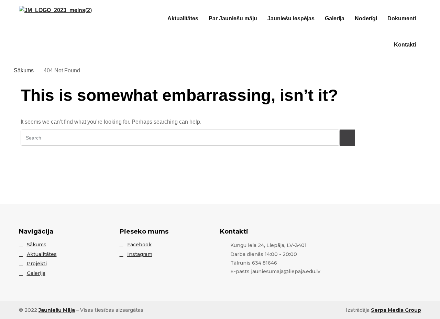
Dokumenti (401, 18)
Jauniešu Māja (56, 310)
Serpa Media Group (396, 310)
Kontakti (405, 45)
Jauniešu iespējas (291, 18)
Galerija (334, 18)
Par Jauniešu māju (233, 18)
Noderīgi (366, 18)
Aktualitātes (182, 18)
